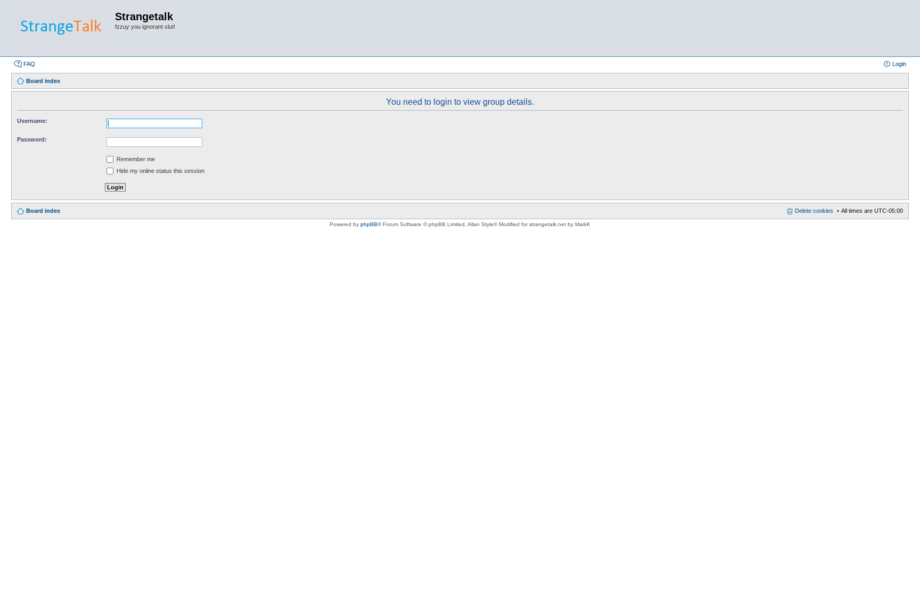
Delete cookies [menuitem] (814, 210)
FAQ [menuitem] (29, 64)
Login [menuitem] (899, 64)
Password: (32, 139)
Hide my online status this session (159, 171)
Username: (32, 121)
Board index (43, 210)
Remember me (135, 159)
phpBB (368, 224)
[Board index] (63, 28)
